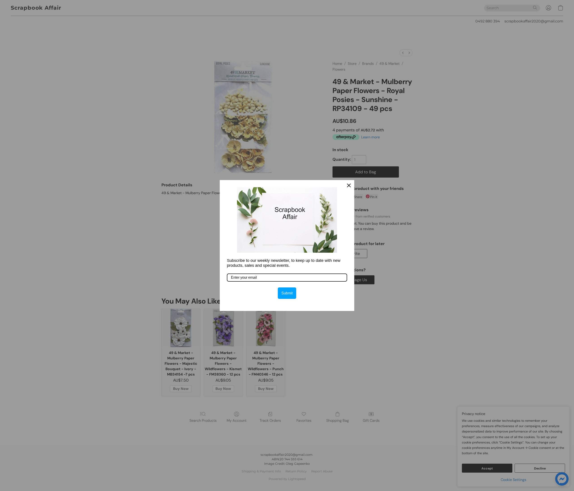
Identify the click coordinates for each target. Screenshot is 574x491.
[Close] (349, 185)
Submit (287, 293)
